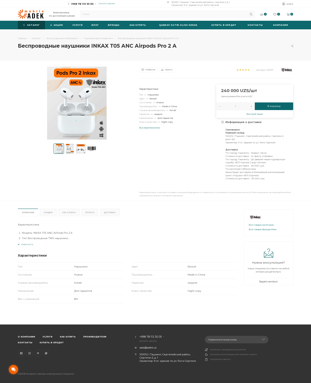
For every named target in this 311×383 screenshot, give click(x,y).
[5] (248, 70)
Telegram (37, 353)
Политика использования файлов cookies (233, 355)
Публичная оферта (220, 359)
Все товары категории (261, 225)
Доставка (109, 212)
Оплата (89, 212)
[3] (243, 70)
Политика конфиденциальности (228, 350)
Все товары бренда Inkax (262, 229)
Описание (28, 212)
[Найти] (251, 14)
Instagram (29, 353)
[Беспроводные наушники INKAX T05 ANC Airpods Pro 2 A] (75, 103)
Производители (94, 336)
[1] (237, 70)
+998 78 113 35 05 (82, 3)
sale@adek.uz (147, 347)
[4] (245, 70)
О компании (26, 336)
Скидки (48, 212)
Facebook (21, 353)
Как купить (69, 212)
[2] (240, 70)
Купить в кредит (52, 342)
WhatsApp (46, 353)
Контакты (25, 342)
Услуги (47, 336)
